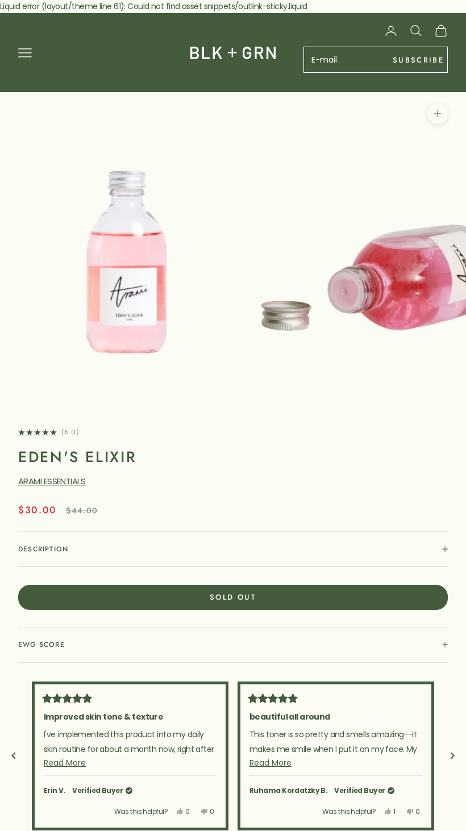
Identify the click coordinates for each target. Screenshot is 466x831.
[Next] (452, 756)
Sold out (233, 597)
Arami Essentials (51, 481)
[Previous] (13, 756)
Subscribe (418, 60)
